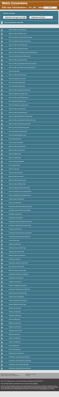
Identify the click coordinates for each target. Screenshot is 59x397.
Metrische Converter (31, 374)
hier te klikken (34, 383)
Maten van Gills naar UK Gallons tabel (18, 44)
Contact (28, 375)
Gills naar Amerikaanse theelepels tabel (18, 105)
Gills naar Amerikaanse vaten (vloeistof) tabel (20, 191)
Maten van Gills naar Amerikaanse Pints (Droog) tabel (22, 67)
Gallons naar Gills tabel (14, 341)
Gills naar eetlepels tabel (15, 157)
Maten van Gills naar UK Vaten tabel (17, 33)
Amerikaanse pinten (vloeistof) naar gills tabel (20, 232)
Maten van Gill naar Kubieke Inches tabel (19, 127)
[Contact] (36, 7)
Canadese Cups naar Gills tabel (16, 251)
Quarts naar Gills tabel (14, 334)
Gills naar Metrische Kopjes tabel (17, 86)
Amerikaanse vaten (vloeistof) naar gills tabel (20, 360)
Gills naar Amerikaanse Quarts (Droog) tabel (19, 56)
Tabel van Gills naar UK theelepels (17, 108)
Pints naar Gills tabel (14, 345)
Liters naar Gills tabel (14, 240)
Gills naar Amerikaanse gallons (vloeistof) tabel (20, 37)
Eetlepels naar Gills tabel (15, 326)
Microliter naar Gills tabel (15, 308)
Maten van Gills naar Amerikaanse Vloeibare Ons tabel (22, 120)
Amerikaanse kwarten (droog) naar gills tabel (20, 225)
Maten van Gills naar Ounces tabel (17, 180)
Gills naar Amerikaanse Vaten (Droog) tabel (19, 187)
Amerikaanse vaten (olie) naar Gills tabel (19, 364)
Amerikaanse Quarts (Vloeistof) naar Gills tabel (20, 221)
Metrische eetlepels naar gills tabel (17, 270)
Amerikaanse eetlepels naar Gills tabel (18, 263)
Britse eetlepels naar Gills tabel (16, 266)
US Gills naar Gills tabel (14, 259)
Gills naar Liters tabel (14, 71)
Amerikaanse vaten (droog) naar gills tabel (19, 357)
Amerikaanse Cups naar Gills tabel (17, 247)
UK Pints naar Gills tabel (15, 244)
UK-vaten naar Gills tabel (15, 202)
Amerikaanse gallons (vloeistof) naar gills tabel (20, 206)
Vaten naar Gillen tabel (14, 319)
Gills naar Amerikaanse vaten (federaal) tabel (20, 195)
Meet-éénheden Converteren (8, 374)
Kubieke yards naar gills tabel (16, 353)
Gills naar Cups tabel (14, 169)
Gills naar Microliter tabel (15, 138)
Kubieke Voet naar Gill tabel (15, 217)
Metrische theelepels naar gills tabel (18, 285)
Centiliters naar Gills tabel (15, 281)
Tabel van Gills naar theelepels (16, 161)
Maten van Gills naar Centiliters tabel (18, 112)
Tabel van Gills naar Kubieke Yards (17, 184)
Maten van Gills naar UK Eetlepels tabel (18, 97)
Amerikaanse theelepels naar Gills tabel (18, 274)
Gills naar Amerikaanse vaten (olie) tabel (10, 5)
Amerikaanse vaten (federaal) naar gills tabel (20, 368)
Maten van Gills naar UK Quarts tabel (18, 59)
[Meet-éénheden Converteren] (28, 7)
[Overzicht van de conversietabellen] (32, 7)
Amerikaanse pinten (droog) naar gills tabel (19, 236)
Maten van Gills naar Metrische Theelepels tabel (20, 116)
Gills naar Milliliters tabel (15, 153)
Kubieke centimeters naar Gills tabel (18, 300)
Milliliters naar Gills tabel (15, 323)
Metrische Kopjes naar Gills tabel (17, 255)
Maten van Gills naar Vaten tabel (17, 150)
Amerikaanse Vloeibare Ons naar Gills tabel (19, 289)
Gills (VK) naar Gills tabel (15, 315)
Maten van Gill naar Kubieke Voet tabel (18, 48)
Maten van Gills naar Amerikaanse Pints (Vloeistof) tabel (22, 63)
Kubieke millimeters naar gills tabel (17, 304)
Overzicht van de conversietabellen (10, 375)
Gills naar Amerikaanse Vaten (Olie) (13, 22)
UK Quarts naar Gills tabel (15, 229)
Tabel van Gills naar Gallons (16, 172)
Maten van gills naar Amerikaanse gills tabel (19, 90)
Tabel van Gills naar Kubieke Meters (17, 29)
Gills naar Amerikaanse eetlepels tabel (18, 93)
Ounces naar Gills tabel (14, 349)
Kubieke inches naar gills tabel (16, 296)
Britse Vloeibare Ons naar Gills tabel (18, 293)
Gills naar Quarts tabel (14, 165)
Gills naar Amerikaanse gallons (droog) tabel (20, 41)
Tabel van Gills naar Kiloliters (16, 142)
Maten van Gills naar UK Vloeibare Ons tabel (20, 123)
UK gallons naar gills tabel (15, 214)
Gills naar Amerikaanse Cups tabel (17, 78)
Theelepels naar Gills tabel (15, 330)
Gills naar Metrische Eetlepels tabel (17, 101)
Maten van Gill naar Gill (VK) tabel (17, 146)
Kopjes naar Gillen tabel (15, 338)
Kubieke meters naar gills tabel (16, 199)
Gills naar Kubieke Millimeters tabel (17, 135)
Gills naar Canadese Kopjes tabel (17, 82)
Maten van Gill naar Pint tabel (16, 176)
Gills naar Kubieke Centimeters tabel (18, 131)
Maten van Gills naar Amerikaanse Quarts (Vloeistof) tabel (23, 52)
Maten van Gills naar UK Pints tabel (17, 74)
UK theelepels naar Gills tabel (16, 278)
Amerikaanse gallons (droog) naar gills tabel (20, 210)
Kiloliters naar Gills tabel (15, 311)
